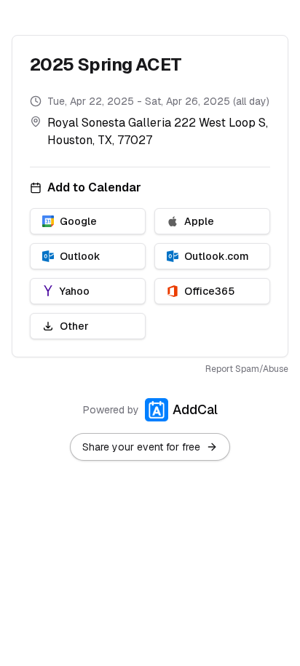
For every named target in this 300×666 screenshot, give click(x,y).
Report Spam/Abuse (246, 369)
